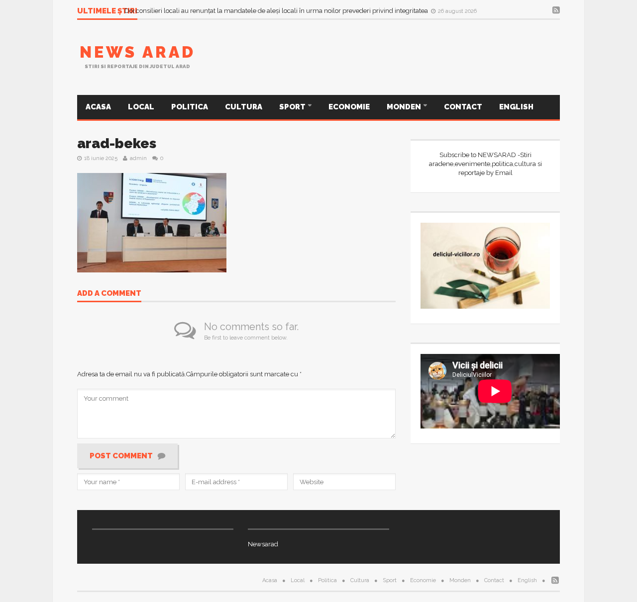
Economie (349, 106)
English (516, 106)
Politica (189, 106)
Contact (463, 106)
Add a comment (109, 294)
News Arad (138, 52)
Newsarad (263, 544)
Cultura (243, 106)
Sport (293, 106)
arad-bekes (116, 143)
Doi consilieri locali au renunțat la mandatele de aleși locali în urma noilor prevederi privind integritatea (276, 10)
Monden (405, 106)
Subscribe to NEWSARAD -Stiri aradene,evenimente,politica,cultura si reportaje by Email (485, 163)
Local (141, 106)
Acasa (98, 106)
